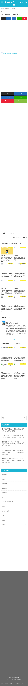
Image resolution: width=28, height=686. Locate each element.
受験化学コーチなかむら (13, 323)
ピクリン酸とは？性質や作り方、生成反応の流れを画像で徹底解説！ (13, 436)
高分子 (3, 497)
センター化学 (5, 511)
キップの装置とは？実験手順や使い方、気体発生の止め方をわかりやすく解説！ (13, 452)
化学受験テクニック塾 (14, 3)
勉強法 (3, 506)
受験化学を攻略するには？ (14, 677)
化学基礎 (4, 474)
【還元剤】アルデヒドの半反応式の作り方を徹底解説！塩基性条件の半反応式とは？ (13, 443)
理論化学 (4, 483)
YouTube (17, 339)
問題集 (3, 479)
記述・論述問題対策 (7, 502)
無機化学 (4, 492)
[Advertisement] (14, 36)
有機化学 (4, 488)
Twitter (10, 339)
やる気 (3, 515)
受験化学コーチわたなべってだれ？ (14, 679)
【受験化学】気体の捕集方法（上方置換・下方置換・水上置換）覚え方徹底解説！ (13, 460)
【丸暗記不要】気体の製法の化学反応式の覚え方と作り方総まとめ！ (13, 430)
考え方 (3, 524)
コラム (3, 520)
